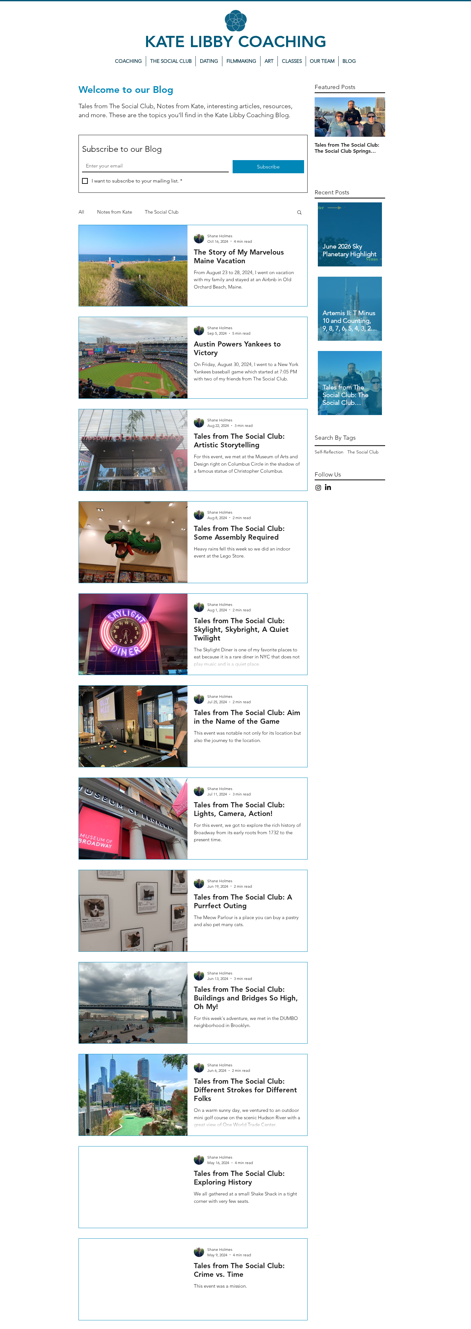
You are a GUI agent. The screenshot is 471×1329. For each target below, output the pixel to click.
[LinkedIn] (328, 487)
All (81, 212)
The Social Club (161, 212)
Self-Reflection (329, 452)
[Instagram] (318, 487)
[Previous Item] (325, 117)
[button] (299, 212)
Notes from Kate (114, 212)
